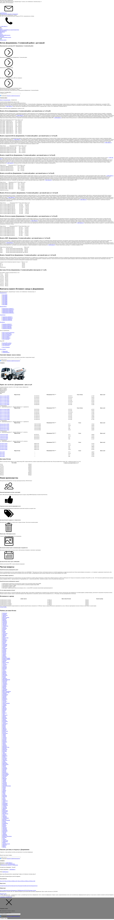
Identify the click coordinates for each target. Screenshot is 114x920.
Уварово (4, 654)
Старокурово (5, 800)
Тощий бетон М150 (4, 436)
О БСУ (27, 890)
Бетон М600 (4, 304)
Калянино (4, 672)
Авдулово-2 (4, 664)
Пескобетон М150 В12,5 (7, 325)
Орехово (4, 719)
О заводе (2, 37)
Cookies (1, 896)
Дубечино (4, 753)
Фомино (4, 638)
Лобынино (4, 728)
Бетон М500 (4, 303)
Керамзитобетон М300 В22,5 (8, 312)
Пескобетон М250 (3, 447)
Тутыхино (4, 738)
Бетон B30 (25, 881)
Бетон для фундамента (6, 333)
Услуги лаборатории (4, 890)
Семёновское (5, 841)
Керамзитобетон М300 (4, 429)
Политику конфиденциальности (13, 95)
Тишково (4, 780)
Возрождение (5, 731)
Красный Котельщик (6, 785)
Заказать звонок (3, 39)
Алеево (3, 793)
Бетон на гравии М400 (4, 404)
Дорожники (4, 760)
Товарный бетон (3, 292)
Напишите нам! (3, 893)
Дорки (3, 752)
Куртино (4, 777)
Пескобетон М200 (3, 446)
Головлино (4, 666)
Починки (4, 765)
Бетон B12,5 (2, 881)
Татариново (4, 829)
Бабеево (4, 706)
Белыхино (4, 640)
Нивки (3, 711)
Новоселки (4, 796)
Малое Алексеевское (6, 691)
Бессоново (4, 657)
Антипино (4, 737)
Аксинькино (4, 723)
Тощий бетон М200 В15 (7, 319)
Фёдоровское (5, 772)
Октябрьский (5, 805)
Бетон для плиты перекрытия (8, 332)
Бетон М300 (4, 299)
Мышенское (4, 749)
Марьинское (4, 763)
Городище (4, 831)
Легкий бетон (9, 885)
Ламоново (4, 635)
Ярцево (3, 647)
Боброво (4, 791)
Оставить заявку (3, 606)
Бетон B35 (29, 881)
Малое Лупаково (5, 617)
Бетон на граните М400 (5, 415)
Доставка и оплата (7, 37)
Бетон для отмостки (6, 337)
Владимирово (5, 694)
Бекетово (4, 724)
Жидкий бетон (28, 885)
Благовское (4, 628)
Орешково (4, 693)
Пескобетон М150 (3, 445)
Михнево (4, 847)
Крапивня (4, 709)
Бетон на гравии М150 (4, 397)
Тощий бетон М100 (4, 434)
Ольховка (4, 779)
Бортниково (4, 768)
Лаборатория (2, 35)
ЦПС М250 (2, 456)
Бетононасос (7, 35)
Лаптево (4, 786)
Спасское (4, 702)
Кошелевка (4, 795)
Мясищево (4, 620)
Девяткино (4, 816)
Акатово (4, 627)
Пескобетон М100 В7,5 (7, 324)
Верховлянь (4, 648)
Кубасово (4, 770)
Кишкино (4, 634)
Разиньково (4, 741)
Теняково (4, 688)
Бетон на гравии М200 (4, 398)
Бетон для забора (5, 336)
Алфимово (4, 834)
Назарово (4, 651)
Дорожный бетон (21, 885)
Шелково (4, 699)
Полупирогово (5, 637)
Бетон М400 (4, 301)
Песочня (4, 652)
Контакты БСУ (23, 890)
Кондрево (4, 650)
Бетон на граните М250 (5, 410)
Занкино (4, 716)
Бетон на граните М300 (5, 412)
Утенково (4, 684)
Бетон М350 (4, 300)
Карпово (4, 826)
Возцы (3, 630)
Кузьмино (4, 762)
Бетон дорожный (5, 338)
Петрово (4, 821)
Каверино (4, 717)
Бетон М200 (4, 296)
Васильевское (5, 775)
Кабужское (4, 708)
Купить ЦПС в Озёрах (6, 343)
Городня (4, 766)
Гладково (4, 649)
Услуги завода (3, 349)
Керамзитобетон (3, 306)
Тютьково (4, 704)
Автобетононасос (6, 352)
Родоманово (4, 698)
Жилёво (4, 842)
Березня (4, 725)
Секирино (4, 646)
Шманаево (4, 690)
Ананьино (4, 745)
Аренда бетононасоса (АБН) (14, 890)
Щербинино (4, 755)
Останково (4, 767)
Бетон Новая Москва (6, 344)
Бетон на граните (10, 29)
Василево (4, 642)
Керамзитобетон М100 (4, 424)
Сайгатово (4, 623)
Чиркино (4, 743)
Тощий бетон (16, 29)
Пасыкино (4, 712)
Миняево (4, 619)
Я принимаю (10, 95)
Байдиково (4, 751)
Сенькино (4, 653)
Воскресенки (5, 811)
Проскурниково (5, 774)
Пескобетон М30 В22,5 (7, 328)
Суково (3, 814)
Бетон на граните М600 (5, 419)
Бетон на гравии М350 (4, 403)
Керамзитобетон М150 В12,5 (8, 309)
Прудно (3, 798)
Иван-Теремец (5, 813)
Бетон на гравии (3, 29)
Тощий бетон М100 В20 (7, 320)
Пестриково (4, 644)
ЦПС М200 (2, 454)
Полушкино (4, 675)
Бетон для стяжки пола (7, 334)
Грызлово (4, 769)
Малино (4, 845)
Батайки (4, 756)
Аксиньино (4, 827)
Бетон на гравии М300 (4, 401)
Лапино (4, 801)
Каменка (4, 727)
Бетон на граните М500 (5, 417)
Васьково (4, 730)
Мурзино (4, 673)
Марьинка (4, 697)
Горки (3, 713)
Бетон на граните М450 (5, 416)
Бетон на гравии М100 (4, 395)
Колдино (4, 732)
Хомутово (4, 624)
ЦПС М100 (2, 451)
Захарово (4, 671)
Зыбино (4, 643)
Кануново (4, 759)
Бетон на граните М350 (5, 413)
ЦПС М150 (2, 453)
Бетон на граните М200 (5, 409)
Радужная (4, 822)
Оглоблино (4, 621)
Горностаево (4, 633)
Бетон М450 (4, 302)
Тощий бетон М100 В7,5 (7, 316)
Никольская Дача (5, 692)
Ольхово (4, 722)
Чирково (4, 799)
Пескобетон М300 (3, 449)
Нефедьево (4, 674)
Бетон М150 (4, 295)
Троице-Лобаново (6, 703)
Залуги (3, 669)
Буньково (4, 629)
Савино (3, 789)
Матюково (4, 748)
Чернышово (4, 639)
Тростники (4, 776)
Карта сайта (5, 896)
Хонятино (4, 812)
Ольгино (4, 663)
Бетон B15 (7, 881)
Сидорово (4, 806)
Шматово (4, 687)
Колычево (4, 668)
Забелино (4, 707)
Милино (4, 710)
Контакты (10, 896)
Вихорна (4, 676)
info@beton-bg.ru (3, 12)
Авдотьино (4, 807)
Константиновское (6, 820)
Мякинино (4, 778)
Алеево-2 (4, 665)
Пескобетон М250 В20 (6, 327)
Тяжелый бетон (15, 885)
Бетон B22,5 (15, 881)
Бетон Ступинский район (5, 99)
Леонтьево (4, 828)
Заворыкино (4, 715)
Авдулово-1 (4, 701)
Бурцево (4, 726)
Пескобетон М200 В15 (6, 326)
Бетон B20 (11, 881)
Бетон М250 (4, 298)
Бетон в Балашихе (6, 347)
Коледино (4, 739)
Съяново (4, 734)
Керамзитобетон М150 (4, 425)
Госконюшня (5, 803)
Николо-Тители (5, 662)
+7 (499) (3, 26)
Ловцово (4, 616)
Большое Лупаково (6, 658)
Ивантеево (4, 667)
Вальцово (4, 771)
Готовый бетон (3, 885)
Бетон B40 (33, 881)
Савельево (4, 682)
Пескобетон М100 (3, 443)
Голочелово (4, 613)
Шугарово (4, 837)
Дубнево (4, 833)
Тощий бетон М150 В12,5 (7, 317)
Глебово (4, 632)
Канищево (4, 720)
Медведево (4, 618)
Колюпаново (5, 733)
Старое (3, 797)
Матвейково (4, 804)
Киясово (4, 824)
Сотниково (4, 782)
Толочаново (4, 689)
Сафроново (4, 808)
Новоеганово (5, 810)
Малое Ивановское (6, 679)
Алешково (4, 705)
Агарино (4, 736)
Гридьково (4, 660)
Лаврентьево (5, 615)
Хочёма (3, 761)
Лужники (4, 839)
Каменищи (4, 746)
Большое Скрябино (6, 659)
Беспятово (4, 825)
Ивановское (4, 835)
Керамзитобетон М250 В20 (7, 311)
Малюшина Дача (5, 747)
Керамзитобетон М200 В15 (7, 310)
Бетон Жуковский (6, 345)
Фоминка (4, 655)
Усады (3, 838)
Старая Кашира (5, 818)
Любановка (4, 678)
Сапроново (4, 784)
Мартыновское (5, 764)
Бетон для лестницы (6, 335)
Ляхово (3, 636)
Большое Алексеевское (7, 836)
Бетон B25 (20, 881)
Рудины (4, 794)
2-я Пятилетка (5, 625)
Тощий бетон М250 (4, 438)
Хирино (4, 742)
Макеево (4, 661)
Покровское (4, 680)
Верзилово (4, 783)
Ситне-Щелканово (6, 843)
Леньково (4, 696)
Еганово (4, 677)
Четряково (4, 686)
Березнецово (4, 830)
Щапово (4, 809)
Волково (4, 631)
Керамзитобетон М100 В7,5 (8, 308)
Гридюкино (4, 757)
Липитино (4, 815)
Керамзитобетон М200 (4, 426)
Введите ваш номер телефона (6, 855)
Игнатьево (4, 750)
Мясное (3, 792)
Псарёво (4, 787)
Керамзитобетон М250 (4, 428)
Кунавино (4, 614)
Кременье (4, 740)
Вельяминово (5, 823)
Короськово (4, 718)
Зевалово (4, 781)
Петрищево (4, 645)
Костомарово (5, 721)
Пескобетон (2, 322)
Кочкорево (4, 695)
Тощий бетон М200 (4, 437)
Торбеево (4, 790)
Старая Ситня (5, 840)
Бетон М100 (4, 294)
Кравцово (4, 754)
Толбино (4, 735)
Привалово (4, 622)
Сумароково (4, 683)
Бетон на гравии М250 (4, 400)
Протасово (4, 681)
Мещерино (4, 844)
